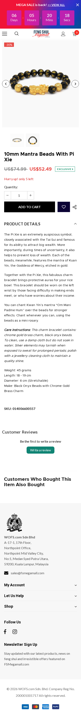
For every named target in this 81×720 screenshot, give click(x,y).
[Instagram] (14, 631)
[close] (77, 5)
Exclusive (64, 169)
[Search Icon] (21, 34)
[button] (64, 207)
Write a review (40, 450)
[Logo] (41, 33)
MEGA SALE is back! (32, 5)
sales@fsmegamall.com (27, 573)
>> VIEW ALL (56, 5)
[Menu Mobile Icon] (4, 33)
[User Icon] (63, 34)
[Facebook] (5, 631)
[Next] (75, 83)
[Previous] (6, 83)
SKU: (19, 408)
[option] (40, 83)
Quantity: (11, 187)
